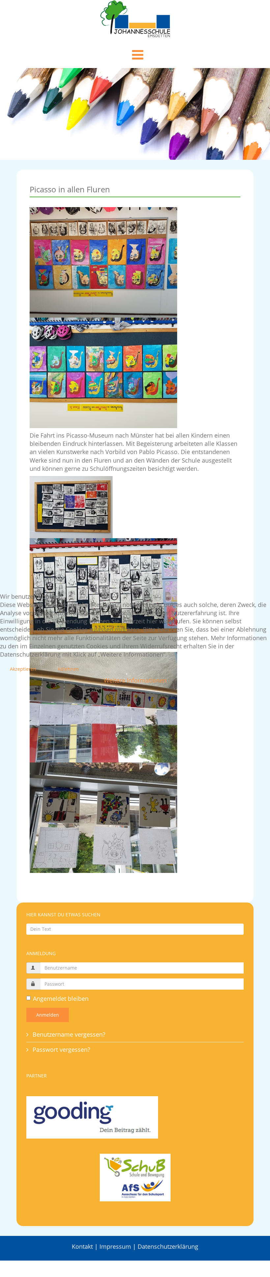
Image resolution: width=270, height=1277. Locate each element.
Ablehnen (68, 669)
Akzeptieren (23, 669)
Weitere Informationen (135, 680)
